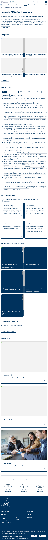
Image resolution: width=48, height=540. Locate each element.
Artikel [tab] (4, 91)
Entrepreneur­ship (8, 206)
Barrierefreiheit (21, 531)
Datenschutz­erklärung (23, 538)
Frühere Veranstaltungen (8, 331)
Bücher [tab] (38, 91)
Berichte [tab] (13, 95)
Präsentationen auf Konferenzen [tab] (27, 91)
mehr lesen (5, 27)
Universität (3, 7)
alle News (5, 80)
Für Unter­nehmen (8, 463)
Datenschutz (14, 531)
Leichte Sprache (37, 531)
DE (38, 2)
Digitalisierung (30, 206)
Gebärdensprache (29, 531)
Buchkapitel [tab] (6, 95)
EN (40, 2)
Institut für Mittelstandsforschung (14, 7)
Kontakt (4, 531)
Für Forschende (7, 419)
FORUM (4, 518)
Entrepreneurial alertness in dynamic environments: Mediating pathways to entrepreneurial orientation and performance (25, 163)
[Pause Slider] (2, 6)
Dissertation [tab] (20, 95)
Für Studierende (7, 375)
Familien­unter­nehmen (9, 224)
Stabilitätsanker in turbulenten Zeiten (29, 123)
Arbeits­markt (30, 224)
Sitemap (43, 531)
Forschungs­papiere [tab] (13, 91)
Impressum (8, 531)
